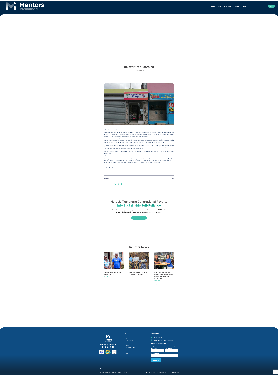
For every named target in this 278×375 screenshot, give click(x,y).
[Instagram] (110, 347)
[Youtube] (107, 347)
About (244, 6)
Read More (107, 276)
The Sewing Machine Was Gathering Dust (112, 273)
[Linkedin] (113, 347)
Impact (219, 6)
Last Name (168, 348)
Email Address (155, 353)
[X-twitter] (105, 347)
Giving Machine (227, 6)
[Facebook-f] (102, 347)
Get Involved (237, 6)
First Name (154, 348)
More (126, 353)
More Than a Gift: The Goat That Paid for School (138, 273)
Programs (212, 6)
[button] (115, 184)
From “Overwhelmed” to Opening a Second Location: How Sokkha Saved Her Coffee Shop (163, 275)
